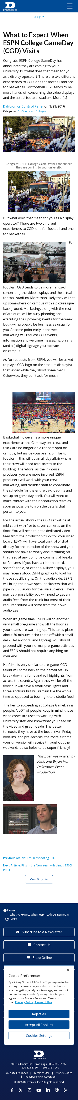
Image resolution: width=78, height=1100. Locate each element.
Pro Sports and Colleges (31, 111)
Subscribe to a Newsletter (41, 932)
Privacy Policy (24, 1002)
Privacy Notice (64, 1073)
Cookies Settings (39, 1035)
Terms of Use (42, 1073)
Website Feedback (17, 1073)
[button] (70, 6)
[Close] (68, 970)
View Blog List (39, 879)
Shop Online (42, 957)
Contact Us (42, 945)
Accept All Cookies (39, 1024)
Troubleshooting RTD (29, 858)
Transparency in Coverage (40, 1076)
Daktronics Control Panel (23, 106)
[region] (39, 1005)
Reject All (39, 1014)
